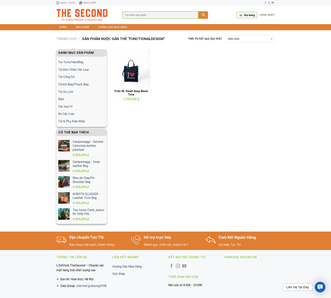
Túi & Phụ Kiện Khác (71, 121)
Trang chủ (66, 39)
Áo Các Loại (66, 114)
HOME (62, 27)
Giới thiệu (118, 274)
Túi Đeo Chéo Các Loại (73, 69)
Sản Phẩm (82, 27)
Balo (61, 99)
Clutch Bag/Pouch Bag (73, 84)
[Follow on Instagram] (269, 3)
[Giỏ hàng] (241, 15)
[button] (320, 287)
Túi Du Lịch (65, 92)
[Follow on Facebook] (265, 3)
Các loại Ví (65, 106)
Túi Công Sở (66, 77)
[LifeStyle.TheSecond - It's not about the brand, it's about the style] (86, 15)
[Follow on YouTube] (273, 3)
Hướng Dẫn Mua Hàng (112, 27)
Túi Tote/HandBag (70, 62)
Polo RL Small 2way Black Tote (131, 93)
